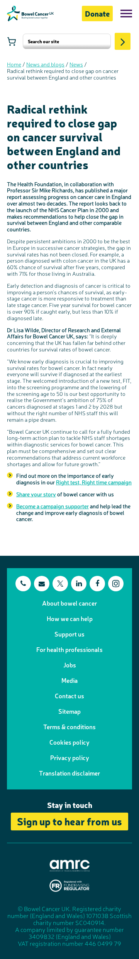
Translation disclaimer (69, 773)
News (76, 64)
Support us (69, 634)
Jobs (69, 664)
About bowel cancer (69, 603)
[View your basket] (11, 41)
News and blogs (45, 64)
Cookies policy (69, 742)
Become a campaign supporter (52, 505)
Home (14, 64)
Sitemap (69, 711)
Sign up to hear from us (69, 821)
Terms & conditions (69, 726)
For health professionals (69, 649)
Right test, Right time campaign (94, 482)
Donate (97, 13)
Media (69, 680)
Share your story (36, 494)
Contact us (69, 695)
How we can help (70, 618)
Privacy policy (69, 757)
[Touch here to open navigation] (126, 13)
